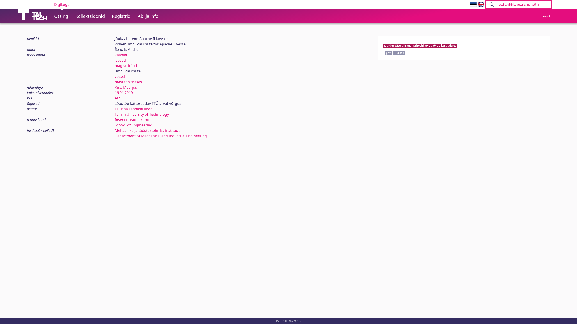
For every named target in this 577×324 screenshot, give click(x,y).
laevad (120, 60)
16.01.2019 (124, 92)
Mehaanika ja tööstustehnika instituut (147, 130)
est (117, 98)
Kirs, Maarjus (126, 87)
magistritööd (126, 65)
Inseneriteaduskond (132, 119)
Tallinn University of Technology (142, 114)
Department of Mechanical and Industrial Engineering (161, 135)
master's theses (128, 81)
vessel (120, 76)
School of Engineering (133, 125)
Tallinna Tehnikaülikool (134, 108)
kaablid (121, 54)
